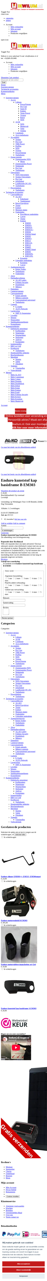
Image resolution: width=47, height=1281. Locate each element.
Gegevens (5, 533)
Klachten (9, 1208)
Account (4, 405)
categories (9, 18)
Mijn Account (11, 1187)
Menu (3, 94)
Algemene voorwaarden (15, 1206)
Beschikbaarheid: (7, 495)
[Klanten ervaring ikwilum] (20, 413)
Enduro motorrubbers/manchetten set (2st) (18, 964)
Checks (8, 1171)
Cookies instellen (13, 1196)
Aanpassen (23, 1276)
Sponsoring (10, 1169)
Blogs (8, 1178)
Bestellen (9, 1210)
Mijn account (16, 29)
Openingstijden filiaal (14, 1213)
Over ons (9, 1215)
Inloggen (14, 31)
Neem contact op (12, 1217)
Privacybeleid (11, 1190)
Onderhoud (10, 1174)
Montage (9, 1167)
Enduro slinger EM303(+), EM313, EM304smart (21, 876)
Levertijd (4, 497)
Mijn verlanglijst (17, 27)
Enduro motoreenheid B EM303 (14, 920)
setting (8, 20)
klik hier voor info (21, 519)
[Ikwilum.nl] (27, 12)
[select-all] (20, 834)
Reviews (4, 559)
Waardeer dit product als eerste (12, 491)
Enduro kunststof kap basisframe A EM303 (18, 1008)
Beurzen (9, 1176)
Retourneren (10, 1192)
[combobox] (12, 80)
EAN (3, 513)
